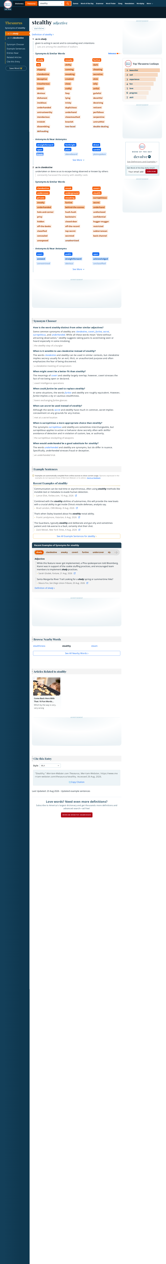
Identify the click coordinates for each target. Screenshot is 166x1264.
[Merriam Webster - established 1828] (8, 2)
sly (109, 552)
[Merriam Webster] (142, 146)
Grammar (99, 3)
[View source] (76, 495)
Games (75, 3)
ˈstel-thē (37, 28)
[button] (150, 3)
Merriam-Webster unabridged (76, 815)
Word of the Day (87, 3)
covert (75, 552)
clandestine (51, 552)
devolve (140, 156)
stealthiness (39, 645)
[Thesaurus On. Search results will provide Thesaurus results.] (25, 3)
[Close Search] (62, 3)
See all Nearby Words (76, 653)
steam (94, 645)
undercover (98, 552)
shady (39, 552)
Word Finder (111, 3)
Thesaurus (13, 22)
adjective (60, 22)
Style (35, 765)
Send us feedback (93, 478)
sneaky (64, 552)
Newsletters (129, 3)
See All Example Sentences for (76, 536)
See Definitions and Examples (141, 161)
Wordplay (140, 3)
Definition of (42, 34)
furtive (85, 552)
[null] (149, 156)
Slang (120, 3)
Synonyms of (15, 28)
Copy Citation (77, 782)
